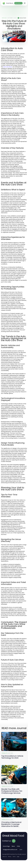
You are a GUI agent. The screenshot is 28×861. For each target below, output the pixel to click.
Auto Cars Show (7, 66)
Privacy (9, 856)
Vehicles (4, 17)
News (13, 846)
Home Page (6, 846)
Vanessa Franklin (23, 17)
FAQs (18, 846)
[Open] (24, 3)
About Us (5, 856)
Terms (14, 856)
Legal (18, 856)
